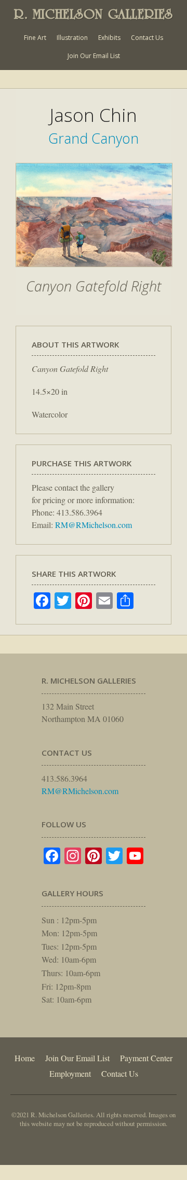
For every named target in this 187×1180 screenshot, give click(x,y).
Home (25, 1057)
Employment (70, 1073)
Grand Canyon (93, 138)
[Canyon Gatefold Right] (94, 272)
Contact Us (147, 37)
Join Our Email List (94, 55)
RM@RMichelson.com (93, 524)
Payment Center (146, 1057)
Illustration (72, 37)
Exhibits (109, 37)
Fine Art (35, 37)
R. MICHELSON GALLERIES (93, 14)
